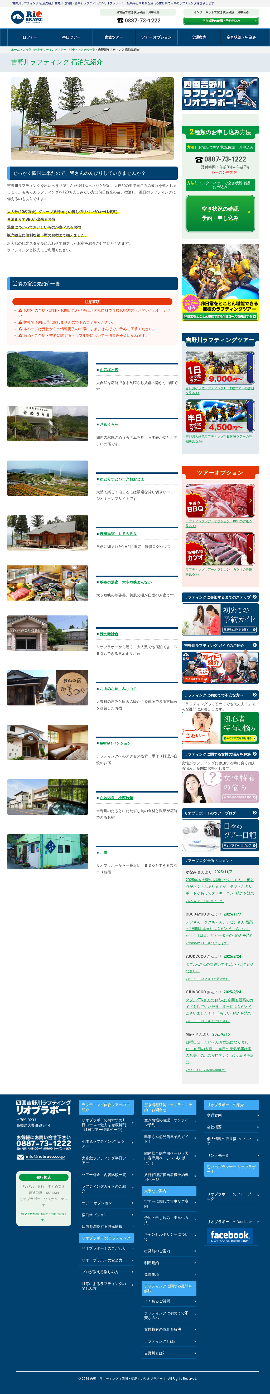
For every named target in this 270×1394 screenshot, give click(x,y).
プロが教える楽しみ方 (100, 1272)
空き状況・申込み (241, 37)
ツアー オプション (156, 37)
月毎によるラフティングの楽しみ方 (104, 1286)
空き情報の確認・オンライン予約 (166, 1122)
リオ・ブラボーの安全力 (102, 1260)
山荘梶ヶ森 (109, 370)
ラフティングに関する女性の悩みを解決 (217, 754)
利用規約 (151, 1263)
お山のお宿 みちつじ (118, 688)
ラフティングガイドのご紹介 (104, 1188)
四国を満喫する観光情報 (102, 1226)
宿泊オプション (95, 1215)
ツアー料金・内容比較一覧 (104, 1175)
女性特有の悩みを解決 (162, 1329)
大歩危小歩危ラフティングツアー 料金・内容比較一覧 (59, 49)
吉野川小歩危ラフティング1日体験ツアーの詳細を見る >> (220, 390)
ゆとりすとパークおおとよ (122, 479)
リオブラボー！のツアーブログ (210, 813)
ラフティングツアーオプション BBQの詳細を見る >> (219, 523)
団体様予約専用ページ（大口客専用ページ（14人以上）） (166, 1158)
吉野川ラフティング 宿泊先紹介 (57, 62)
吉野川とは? (154, 1353)
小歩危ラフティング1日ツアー (103, 1143)
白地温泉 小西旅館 (116, 798)
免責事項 (151, 1274)
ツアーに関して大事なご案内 (166, 1203)
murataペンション (115, 743)
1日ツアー (29, 37)
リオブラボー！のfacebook (230, 1222)
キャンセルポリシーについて (166, 1236)
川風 (103, 852)
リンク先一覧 (218, 1155)
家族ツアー (114, 37)
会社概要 (214, 1127)
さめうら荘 (109, 424)
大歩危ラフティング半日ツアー (104, 1160)
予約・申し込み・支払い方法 (166, 1220)
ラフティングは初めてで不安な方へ (213, 695)
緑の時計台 (109, 634)
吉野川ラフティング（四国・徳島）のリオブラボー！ (37, 17)
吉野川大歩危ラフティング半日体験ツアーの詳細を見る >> (219, 439)
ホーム (15, 49)
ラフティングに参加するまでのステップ (217, 597)
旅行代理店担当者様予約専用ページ (166, 1177)
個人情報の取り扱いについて (229, 1141)
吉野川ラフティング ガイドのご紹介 (214, 645)
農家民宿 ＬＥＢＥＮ (118, 534)
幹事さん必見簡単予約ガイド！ (166, 1139)
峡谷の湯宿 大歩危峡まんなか (126, 582)
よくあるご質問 (157, 1301)
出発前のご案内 (157, 1251)
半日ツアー (71, 37)
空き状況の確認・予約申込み (221, 20)
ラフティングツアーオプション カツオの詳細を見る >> (219, 572)
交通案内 (199, 37)
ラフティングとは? (160, 1341)
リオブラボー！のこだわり (104, 1248)
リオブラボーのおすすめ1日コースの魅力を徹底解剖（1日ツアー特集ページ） (104, 1125)
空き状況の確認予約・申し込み (220, 213)
